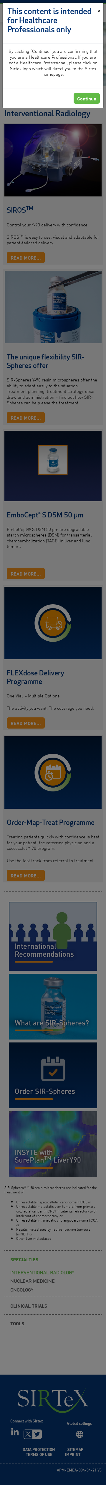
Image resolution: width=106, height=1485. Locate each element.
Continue (86, 98)
